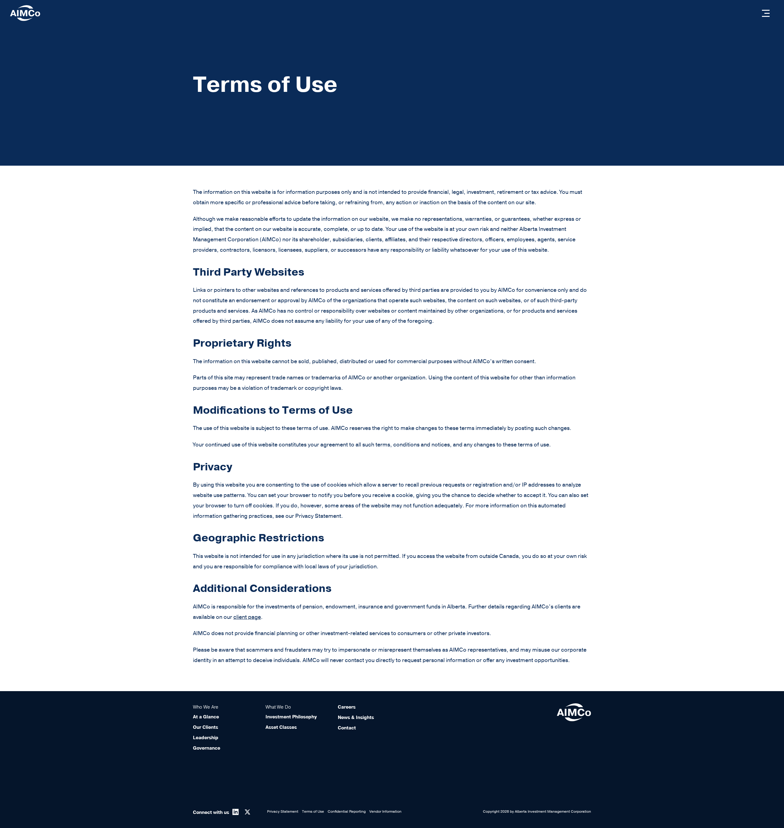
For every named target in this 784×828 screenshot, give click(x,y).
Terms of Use (313, 811)
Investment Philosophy (291, 717)
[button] (765, 13)
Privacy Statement (282, 811)
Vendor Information (385, 811)
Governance (206, 748)
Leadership (205, 738)
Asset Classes (281, 727)
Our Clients (205, 727)
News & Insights (356, 717)
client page (247, 617)
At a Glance (206, 717)
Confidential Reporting (347, 811)
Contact (347, 728)
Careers (347, 707)
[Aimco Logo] (25, 12)
